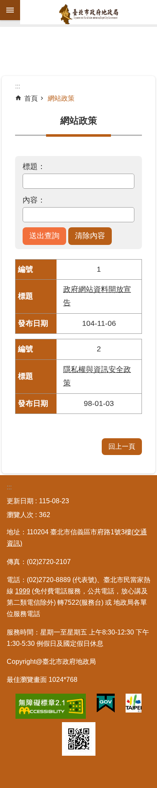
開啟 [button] (10, 10)
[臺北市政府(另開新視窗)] (134, 705)
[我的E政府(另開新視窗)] (106, 705)
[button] (44, 236)
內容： (34, 200)
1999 (22, 591)
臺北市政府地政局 (88, 14)
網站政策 (61, 98)
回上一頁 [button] (121, 446)
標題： (34, 166)
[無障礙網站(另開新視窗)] (50, 708)
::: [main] (17, 86)
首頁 (31, 98)
